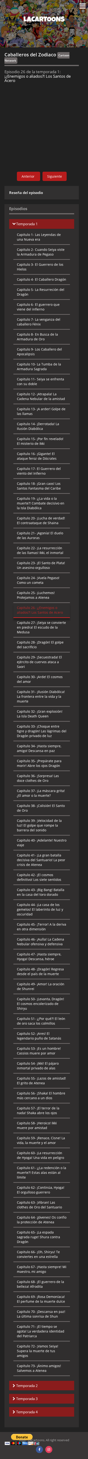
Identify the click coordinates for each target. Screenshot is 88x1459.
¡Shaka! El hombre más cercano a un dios (41, 1095)
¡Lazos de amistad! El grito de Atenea (41, 1080)
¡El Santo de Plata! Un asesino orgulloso (41, 565)
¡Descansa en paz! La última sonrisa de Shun (41, 1314)
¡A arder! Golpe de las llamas (41, 411)
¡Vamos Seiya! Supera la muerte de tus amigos (37, 1351)
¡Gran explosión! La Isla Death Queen (39, 713)
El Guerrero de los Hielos (40, 266)
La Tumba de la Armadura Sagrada (39, 366)
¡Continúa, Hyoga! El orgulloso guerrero (40, 1189)
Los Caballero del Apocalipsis (39, 351)
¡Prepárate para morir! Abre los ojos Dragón (39, 763)
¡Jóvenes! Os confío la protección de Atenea (41, 1219)
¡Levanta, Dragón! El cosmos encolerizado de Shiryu (40, 1004)
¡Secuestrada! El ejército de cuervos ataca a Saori (39, 662)
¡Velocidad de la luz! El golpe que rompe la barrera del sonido (39, 825)
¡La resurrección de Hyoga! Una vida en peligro (40, 1155)
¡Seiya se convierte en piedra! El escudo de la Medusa (41, 627)
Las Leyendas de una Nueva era (39, 237)
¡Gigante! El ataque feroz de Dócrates (37, 456)
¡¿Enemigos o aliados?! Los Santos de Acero (40, 610)
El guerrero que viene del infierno (38, 306)
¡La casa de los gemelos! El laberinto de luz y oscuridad (40, 909)
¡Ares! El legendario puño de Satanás (39, 1035)
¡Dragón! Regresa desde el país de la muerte (40, 971)
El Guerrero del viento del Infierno (39, 471)
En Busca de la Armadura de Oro (37, 336)
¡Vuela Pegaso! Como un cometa (38, 580)
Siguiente (54, 176)
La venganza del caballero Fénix (38, 321)
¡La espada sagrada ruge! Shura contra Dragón (38, 1237)
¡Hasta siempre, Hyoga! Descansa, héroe (39, 956)
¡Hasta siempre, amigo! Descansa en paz (39, 748)
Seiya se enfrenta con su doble (40, 381)
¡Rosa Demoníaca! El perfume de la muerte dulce (41, 1299)
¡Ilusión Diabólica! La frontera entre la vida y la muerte (41, 696)
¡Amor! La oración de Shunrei (40, 986)
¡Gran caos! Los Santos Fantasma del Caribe (39, 486)
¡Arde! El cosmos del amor (40, 679)
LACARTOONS (44, 20)
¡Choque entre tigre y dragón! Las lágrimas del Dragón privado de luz (41, 731)
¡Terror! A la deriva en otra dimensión (41, 926)
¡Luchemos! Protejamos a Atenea (36, 595)
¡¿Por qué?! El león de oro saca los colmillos (41, 1021)
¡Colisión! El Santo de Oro (41, 808)
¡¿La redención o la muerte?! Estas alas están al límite (41, 1173)
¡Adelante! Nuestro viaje (41, 842)
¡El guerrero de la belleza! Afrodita (40, 1284)
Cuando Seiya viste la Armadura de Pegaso (41, 252)
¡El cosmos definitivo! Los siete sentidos (39, 877)
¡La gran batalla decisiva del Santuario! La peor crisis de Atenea (41, 860)
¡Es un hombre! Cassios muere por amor (39, 1050)
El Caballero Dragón (41, 279)
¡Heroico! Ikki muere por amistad (37, 1125)
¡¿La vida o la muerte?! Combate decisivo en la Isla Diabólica (40, 503)
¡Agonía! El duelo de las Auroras (40, 535)
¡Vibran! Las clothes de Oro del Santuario (39, 1204)
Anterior (28, 176)
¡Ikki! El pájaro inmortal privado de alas (38, 1065)
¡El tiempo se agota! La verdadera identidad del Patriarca (40, 1331)
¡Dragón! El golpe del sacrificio (40, 644)
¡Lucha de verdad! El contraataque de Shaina (41, 520)
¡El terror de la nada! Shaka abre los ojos (38, 1110)
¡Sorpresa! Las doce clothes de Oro (38, 778)
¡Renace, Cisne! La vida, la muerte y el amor (41, 1140)
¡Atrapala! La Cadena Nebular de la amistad (41, 396)
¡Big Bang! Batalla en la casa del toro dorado (40, 892)
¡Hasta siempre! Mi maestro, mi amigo (41, 1269)
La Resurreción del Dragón (40, 292)
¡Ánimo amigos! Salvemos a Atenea (39, 1368)
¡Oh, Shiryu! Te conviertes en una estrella (38, 1254)
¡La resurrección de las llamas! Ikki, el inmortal (40, 550)
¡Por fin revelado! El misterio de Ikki (40, 441)
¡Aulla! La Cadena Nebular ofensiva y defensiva (40, 941)
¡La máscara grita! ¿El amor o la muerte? (41, 793)
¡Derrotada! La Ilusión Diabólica (38, 426)
